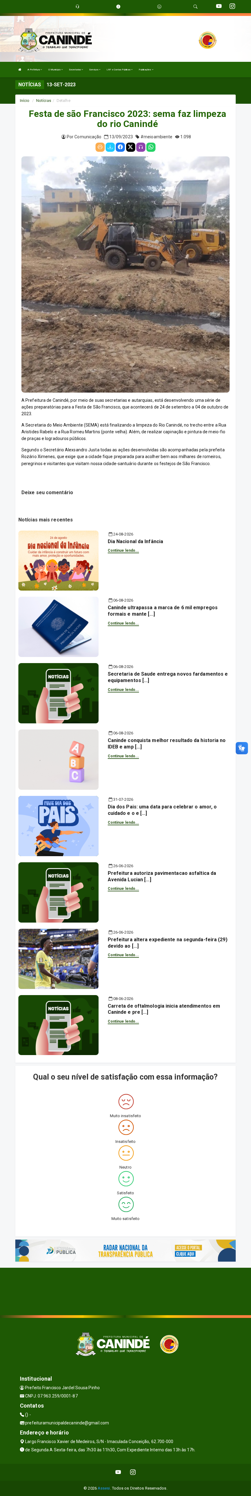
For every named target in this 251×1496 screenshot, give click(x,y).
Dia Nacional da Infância (135, 541)
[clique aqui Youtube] (118, 1472)
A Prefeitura (34, 69)
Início (25, 100)
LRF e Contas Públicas (119, 69)
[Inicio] (19, 69)
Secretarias (75, 69)
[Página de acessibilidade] (159, 6)
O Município (54, 69)
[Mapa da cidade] (125, 1291)
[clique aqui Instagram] (133, 1472)
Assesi (104, 1488)
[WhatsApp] (150, 147)
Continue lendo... (123, 550)
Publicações (145, 69)
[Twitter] (130, 147)
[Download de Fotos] (110, 147)
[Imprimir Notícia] (100, 147)
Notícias (43, 100)
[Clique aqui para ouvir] (140, 147)
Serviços (94, 69)
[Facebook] (120, 147)
